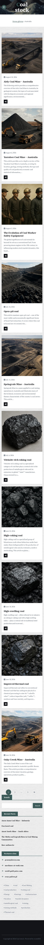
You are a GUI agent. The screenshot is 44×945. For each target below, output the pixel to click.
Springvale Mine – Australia (19, 384)
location (8, 899)
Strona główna (18, 21)
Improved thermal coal (16, 683)
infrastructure (32, 894)
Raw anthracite (8, 845)
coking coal (26, 890)
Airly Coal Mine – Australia (18, 81)
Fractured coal (7, 826)
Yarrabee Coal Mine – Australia (21, 157)
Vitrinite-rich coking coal (17, 459)
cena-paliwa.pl (11, 877)
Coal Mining (27, 885)
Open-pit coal (11, 311)
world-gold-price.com (13, 871)
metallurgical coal (11, 903)
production (26, 908)
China (7, 885)
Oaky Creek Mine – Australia (19, 759)
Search (7, 797)
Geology (18, 894)
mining (25, 903)
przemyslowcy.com (12, 860)
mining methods (11, 908)
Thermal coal (9, 912)
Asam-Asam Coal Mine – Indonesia (16, 820)
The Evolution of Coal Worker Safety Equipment (20, 234)
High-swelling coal (14, 611)
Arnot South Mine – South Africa (15, 831)
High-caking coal (13, 535)
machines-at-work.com (14, 865)
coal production (10, 890)
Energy (7, 894)
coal (15, 885)
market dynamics (22, 899)
